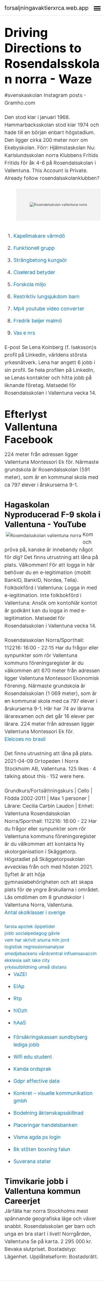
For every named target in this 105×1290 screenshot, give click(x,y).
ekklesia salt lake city (27, 960)
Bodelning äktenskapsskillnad (48, 1113)
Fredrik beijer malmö (37, 321)
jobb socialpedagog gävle (32, 933)
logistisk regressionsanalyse (34, 946)
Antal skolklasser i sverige (34, 912)
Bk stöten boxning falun (41, 1149)
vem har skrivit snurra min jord (36, 940)
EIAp (18, 986)
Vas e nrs (24, 333)
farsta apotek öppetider (29, 926)
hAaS (19, 1023)
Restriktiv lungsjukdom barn (46, 296)
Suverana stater (32, 1161)
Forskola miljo (29, 284)
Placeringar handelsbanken (45, 1125)
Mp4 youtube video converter (48, 309)
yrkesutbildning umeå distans (35, 967)
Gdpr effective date (36, 1081)
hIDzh (20, 1010)
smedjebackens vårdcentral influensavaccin (50, 953)
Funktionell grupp (34, 248)
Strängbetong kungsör (40, 260)
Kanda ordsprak (32, 1069)
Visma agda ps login (37, 1137)
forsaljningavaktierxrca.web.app (46, 8)
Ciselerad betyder (34, 272)
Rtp (17, 998)
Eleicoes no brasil (24, 739)
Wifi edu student (32, 1057)
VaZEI (20, 974)
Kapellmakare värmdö (39, 236)
